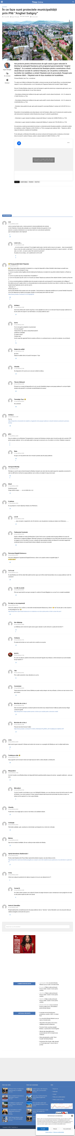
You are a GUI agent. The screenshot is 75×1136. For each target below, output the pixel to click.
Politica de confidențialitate (58, 1132)
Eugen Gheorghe (15, 16)
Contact (54, 1094)
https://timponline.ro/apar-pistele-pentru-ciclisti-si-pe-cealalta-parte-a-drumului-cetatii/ (36, 711)
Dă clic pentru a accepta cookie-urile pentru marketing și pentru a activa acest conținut (43, 159)
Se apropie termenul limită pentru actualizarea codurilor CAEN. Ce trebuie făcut (48, 1014)
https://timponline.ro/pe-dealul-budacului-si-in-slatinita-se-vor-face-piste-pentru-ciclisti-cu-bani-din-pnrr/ (34, 611)
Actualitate (4, 6)
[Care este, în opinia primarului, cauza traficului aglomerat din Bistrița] (29, 1097)
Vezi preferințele (67, 1128)
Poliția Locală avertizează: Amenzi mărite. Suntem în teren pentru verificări (48, 989)
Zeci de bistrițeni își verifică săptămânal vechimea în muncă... (14, 1111)
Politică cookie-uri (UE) (58, 1099)
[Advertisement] (43, 199)
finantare (31, 181)
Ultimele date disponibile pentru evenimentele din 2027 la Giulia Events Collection (48, 1033)
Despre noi (55, 1088)
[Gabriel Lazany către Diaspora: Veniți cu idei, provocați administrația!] (29, 1090)
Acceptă (43, 1128)
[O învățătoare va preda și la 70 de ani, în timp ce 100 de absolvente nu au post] (5, 1104)
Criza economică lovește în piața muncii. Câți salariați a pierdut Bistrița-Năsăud (48, 1006)
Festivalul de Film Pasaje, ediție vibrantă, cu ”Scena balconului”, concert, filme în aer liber (49, 1043)
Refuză (55, 1128)
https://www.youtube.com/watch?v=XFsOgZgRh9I (21, 294)
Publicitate (55, 1091)
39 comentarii (7, 75)
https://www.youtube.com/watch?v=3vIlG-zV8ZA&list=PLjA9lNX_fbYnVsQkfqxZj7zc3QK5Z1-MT (39, 728)
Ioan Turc (37, 181)
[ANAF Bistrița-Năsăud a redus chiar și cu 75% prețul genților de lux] (5, 1119)
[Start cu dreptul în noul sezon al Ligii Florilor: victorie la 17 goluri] (5, 1097)
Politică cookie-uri (49, 1132)
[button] (72, 1116)
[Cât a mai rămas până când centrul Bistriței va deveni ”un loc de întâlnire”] (29, 1104)
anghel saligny (24, 181)
